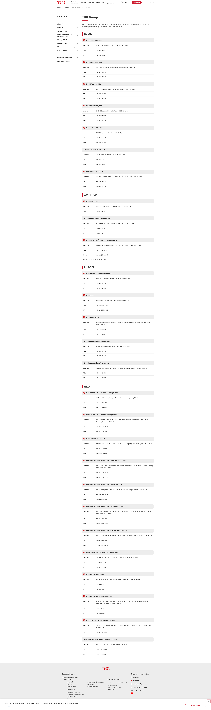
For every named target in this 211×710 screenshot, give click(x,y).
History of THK (62, 40)
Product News (111, 691)
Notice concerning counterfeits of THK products (118, 683)
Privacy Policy (8, 707)
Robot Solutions (91, 684)
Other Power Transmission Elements (76, 694)
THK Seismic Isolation (93, 686)
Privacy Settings (195, 705)
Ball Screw (70, 684)
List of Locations (62, 50)
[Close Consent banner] (209, 701)
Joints (69, 698)
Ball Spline (70, 691)
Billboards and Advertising (66, 47)
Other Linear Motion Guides (74, 692)
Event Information (63, 61)
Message (60, 27)
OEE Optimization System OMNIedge (96, 682)
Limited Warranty (113, 685)
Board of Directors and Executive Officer (64, 35)
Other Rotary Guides (72, 696)
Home (59, 7)
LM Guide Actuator (72, 686)
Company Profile (62, 31)
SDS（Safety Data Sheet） (115, 687)
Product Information (71, 677)
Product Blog (111, 689)
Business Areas (62, 43)
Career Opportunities (110, 2)
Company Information (64, 57)
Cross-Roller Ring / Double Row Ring (72, 688)
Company (66, 7)
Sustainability (137, 684)
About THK (60, 24)
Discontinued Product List (115, 681)
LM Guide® (70, 682)
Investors (136, 680)
